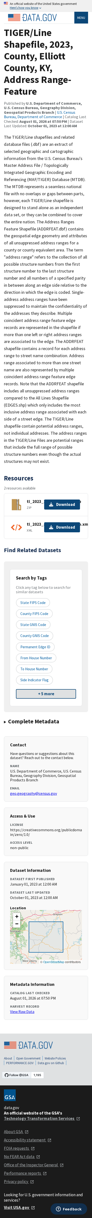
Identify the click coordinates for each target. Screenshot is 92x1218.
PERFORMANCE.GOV (20, 1063)
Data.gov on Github (51, 1063)
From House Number (36, 658)
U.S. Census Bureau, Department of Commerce (39, 114)
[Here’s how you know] (46, 6)
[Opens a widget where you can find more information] (69, 1209)
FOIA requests (17, 1148)
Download (65, 504)
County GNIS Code (34, 635)
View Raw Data (22, 1011)
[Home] (32, 17)
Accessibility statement (25, 1140)
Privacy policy (16, 1181)
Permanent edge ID (35, 647)
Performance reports (23, 1173)
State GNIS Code (33, 624)
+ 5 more (46, 693)
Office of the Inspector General (31, 1165)
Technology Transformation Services (39, 1118)
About (8, 1058)
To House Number (34, 669)
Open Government (28, 1058)
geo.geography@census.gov (33, 793)
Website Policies (55, 1058)
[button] (16, 916)
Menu (81, 17)
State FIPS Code (33, 602)
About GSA (14, 1131)
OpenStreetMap (53, 962)
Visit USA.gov (17, 1207)
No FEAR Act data (19, 1156)
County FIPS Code (34, 613)
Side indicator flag (34, 680)
